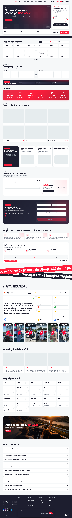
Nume (38, 203)
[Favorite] (55, 1)
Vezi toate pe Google (62, 292)
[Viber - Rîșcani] (16, 502)
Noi (49, 41)
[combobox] (54, 205)
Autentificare (66, 1)
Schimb (32, 1)
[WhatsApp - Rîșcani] (14, 502)
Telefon (53, 203)
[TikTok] (9, 510)
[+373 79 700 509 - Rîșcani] (12, 502)
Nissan (50, 506)
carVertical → (40, 164)
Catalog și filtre (55, 32)
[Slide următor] (49, 27)
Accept (50, 513)
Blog (18, 500)
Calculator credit (31, 500)
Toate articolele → (66, 350)
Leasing (29, 502)
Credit (36, 1)
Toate (40, 41)
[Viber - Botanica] (16, 504)
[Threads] (7, 510)
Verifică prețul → (24, 164)
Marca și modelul (40, 207)
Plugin (59, 41)
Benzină (67, 41)
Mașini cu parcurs (42, 502)
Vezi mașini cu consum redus (10, 260)
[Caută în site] (53, 1)
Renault (50, 503)
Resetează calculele (63, 260)
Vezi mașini (64, 32)
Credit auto (30, 499)
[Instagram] (5, 510)
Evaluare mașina (26, 1)
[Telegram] (11, 510)
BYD (50, 499)
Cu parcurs (45, 41)
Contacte (45, 1)
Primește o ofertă (7, 164)
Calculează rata (8, 19)
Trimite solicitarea (51, 219)
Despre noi (40, 1)
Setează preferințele (44, 513)
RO (51, 1)
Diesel (55, 41)
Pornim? (8, 430)
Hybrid (63, 41)
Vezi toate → (67, 106)
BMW (50, 505)
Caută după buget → (17, 19)
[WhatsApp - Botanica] (14, 504)
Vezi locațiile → (57, 164)
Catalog (20, 1)
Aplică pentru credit (60, 24)
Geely (50, 500)
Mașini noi (40, 500)
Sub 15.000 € (41, 503)
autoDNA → (45, 164)
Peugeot (50, 502)
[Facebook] (3, 510)
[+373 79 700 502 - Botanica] (12, 504)
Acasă (16, 1)
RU (68, 515)
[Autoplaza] (7, 1)
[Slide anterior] (47, 27)
